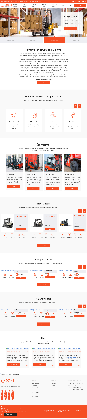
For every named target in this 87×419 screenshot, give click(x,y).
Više (71, 29)
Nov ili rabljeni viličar (41, 352)
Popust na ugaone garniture (70, 352)
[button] (17, 5)
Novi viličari (43, 245)
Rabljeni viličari (43, 285)
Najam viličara (43, 324)
